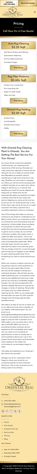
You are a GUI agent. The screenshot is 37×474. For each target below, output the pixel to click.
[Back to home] (12, 12)
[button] (35, 12)
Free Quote (18, 68)
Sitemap (18, 471)
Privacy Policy (29, 468)
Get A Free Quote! (28, 3)
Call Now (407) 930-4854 (9, 3)
